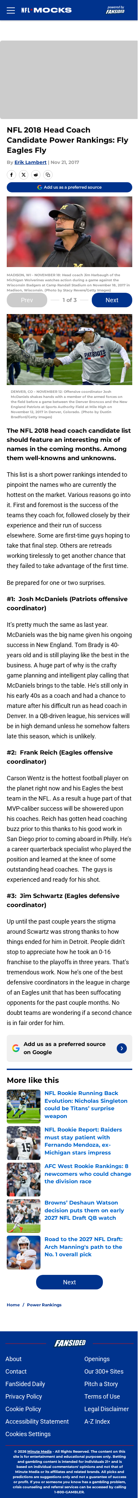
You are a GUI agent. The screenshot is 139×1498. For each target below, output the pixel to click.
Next (112, 300)
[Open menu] (11, 10)
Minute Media (39, 1451)
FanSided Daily (25, 1383)
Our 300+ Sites (103, 1371)
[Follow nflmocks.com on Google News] (122, 1048)
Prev (27, 300)
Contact (16, 1371)
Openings (97, 1358)
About (13, 1358)
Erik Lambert (31, 162)
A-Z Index (97, 1421)
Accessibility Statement (37, 1421)
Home (13, 1304)
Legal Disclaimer (106, 1408)
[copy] (48, 175)
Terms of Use (102, 1396)
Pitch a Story (101, 1383)
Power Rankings (44, 1304)
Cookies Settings (28, 1433)
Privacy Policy (23, 1396)
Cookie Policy (23, 1408)
